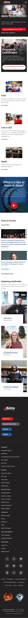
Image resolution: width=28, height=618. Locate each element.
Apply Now (6, 418)
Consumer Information (20, 579)
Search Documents (6, 505)
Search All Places (6, 528)
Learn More (4, 105)
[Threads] (14, 572)
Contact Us (4, 545)
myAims (5, 429)
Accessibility (21, 582)
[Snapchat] (21, 566)
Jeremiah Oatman (11, 387)
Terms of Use (8, 585)
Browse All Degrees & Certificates (14, 66)
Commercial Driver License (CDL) (10, 457)
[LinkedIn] (7, 566)
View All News (5, 269)
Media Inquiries (5, 551)
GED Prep (4, 463)
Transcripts (4, 479)
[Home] (9, 408)
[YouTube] (14, 566)
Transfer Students (6, 473)
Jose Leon (7, 318)
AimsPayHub (4, 486)
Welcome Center (5, 515)
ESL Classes (4, 460)
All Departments (5, 493)
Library (3, 518)
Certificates (4, 453)
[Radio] (7, 572)
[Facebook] (14, 559)
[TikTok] (21, 572)
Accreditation (10, 579)
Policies (3, 579)
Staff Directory (5, 502)
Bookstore (4, 522)
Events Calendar (5, 535)
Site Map (21, 585)
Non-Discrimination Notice (10, 582)
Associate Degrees (6, 450)
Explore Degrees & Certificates (13, 29)
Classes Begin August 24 (8, 32)
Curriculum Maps (6, 499)
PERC (2, 525)
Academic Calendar (6, 538)
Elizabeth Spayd (10, 352)
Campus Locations (6, 496)
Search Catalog (5, 508)
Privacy (15, 585)
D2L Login (4, 476)
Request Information (9, 424)
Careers (3, 548)
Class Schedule (5, 482)
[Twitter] (7, 559)
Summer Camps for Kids (8, 466)
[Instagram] (21, 559)
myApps (5, 434)
